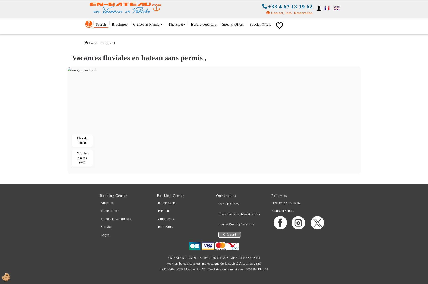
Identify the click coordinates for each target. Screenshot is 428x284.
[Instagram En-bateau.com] (298, 229)
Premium (164, 210)
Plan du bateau (82, 140)
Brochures (120, 24)
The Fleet (176, 24)
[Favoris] (280, 26)
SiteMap (107, 226)
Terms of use (110, 210)
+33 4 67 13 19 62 (290, 7)
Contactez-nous (283, 210)
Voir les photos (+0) (82, 158)
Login (105, 235)
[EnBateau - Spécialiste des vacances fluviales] (327, 7)
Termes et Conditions (116, 218)
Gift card (229, 234)
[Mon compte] (319, 8)
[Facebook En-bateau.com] (280, 228)
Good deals (166, 218)
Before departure (203, 24)
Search (101, 24)
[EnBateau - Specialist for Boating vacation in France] (337, 7)
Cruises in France (146, 24)
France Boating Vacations (236, 224)
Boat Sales (165, 226)
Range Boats (167, 202)
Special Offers (233, 24)
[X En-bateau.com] (317, 229)
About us (107, 202)
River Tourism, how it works (239, 214)
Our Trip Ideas (229, 204)
